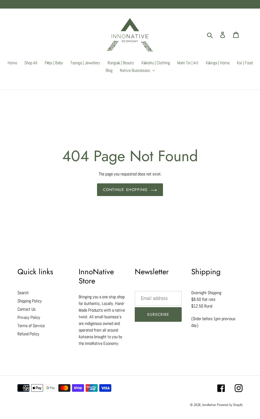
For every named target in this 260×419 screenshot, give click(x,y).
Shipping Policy (29, 301)
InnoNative (209, 405)
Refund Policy (28, 334)
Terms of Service (31, 325)
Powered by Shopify (230, 405)
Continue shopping (125, 190)
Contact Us (26, 309)
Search (23, 292)
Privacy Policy (28, 317)
